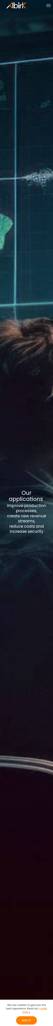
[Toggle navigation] (48, 5)
